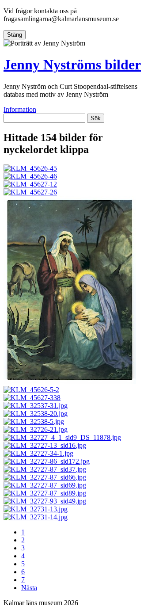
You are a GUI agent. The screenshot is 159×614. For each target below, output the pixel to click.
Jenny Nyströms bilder (72, 64)
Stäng (14, 34)
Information (20, 109)
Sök (96, 118)
